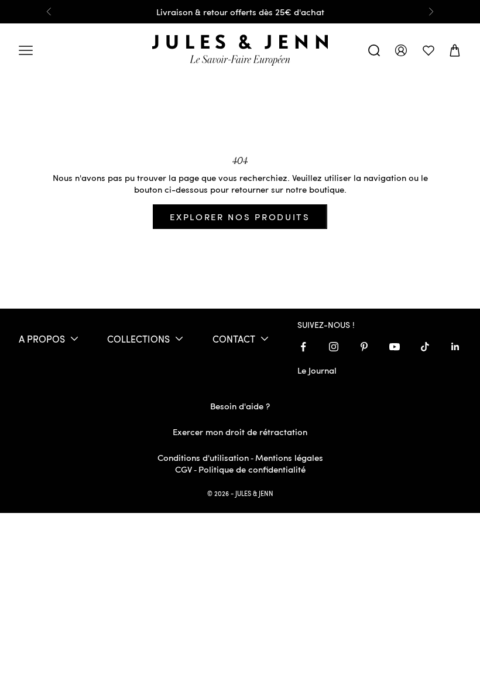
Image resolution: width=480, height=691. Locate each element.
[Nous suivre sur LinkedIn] (455, 347)
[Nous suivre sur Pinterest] (364, 347)
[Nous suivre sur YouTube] (394, 347)
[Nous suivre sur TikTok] (425, 347)
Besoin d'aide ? (240, 406)
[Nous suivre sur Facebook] (303, 347)
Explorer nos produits (240, 217)
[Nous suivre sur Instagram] (334, 347)
